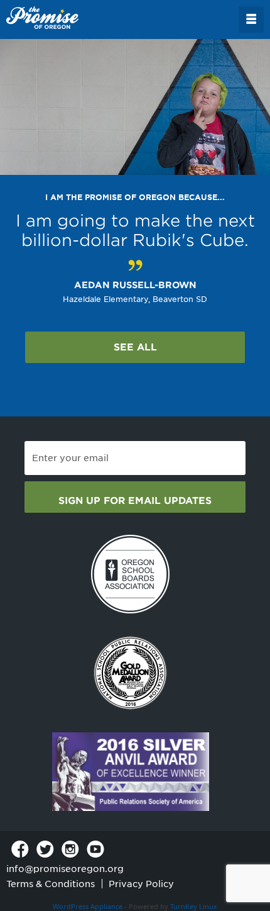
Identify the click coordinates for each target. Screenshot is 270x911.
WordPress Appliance (87, 906)
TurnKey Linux (193, 906)
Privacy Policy (141, 884)
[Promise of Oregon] (42, 18)
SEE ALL (135, 347)
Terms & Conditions (50, 884)
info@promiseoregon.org (65, 869)
